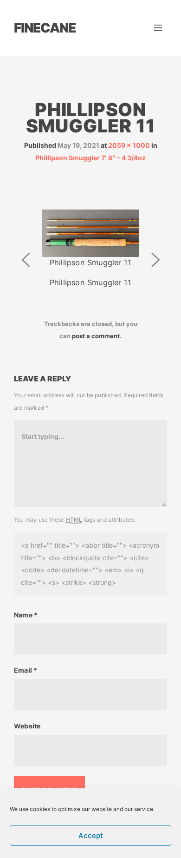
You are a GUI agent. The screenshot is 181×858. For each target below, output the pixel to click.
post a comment (96, 336)
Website (27, 726)
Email (25, 670)
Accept (90, 835)
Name (26, 615)
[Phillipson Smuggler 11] (90, 232)
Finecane (45, 28)
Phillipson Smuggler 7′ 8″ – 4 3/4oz (90, 158)
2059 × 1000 (129, 145)
